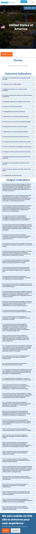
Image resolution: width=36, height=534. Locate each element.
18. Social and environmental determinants (15, 137)
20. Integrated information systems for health (16, 142)
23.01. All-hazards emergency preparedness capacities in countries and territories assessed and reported (16, 478)
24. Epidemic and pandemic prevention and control (15, 163)
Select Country (6, 54)
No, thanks (16, 530)
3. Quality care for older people (11, 84)
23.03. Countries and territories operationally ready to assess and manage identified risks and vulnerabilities (16, 493)
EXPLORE (23, 2)
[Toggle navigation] (33, 2)
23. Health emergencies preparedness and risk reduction (16, 157)
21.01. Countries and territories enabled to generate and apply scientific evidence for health (15, 436)
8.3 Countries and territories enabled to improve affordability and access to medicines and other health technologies (17, 285)
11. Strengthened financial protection (13, 111)
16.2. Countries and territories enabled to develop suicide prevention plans (14, 364)
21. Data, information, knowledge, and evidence (16, 147)
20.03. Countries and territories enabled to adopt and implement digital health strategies (16, 429)
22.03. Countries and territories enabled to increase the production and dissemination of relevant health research (16, 460)
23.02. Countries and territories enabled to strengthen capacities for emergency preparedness (15, 485)
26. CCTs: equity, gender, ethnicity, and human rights (16, 169)
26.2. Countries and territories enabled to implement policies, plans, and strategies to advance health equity (15, 508)
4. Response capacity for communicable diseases (14, 89)
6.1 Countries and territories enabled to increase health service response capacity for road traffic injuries (17, 245)
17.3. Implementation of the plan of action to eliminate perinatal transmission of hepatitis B (16, 379)
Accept (6, 530)
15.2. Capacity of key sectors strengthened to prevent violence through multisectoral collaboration (16, 357)
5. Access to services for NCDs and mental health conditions (17, 95)
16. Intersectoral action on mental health (14, 126)
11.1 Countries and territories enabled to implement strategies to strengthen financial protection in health (16, 318)
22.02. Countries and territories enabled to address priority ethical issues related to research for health (15, 453)
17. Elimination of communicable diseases (15, 132)
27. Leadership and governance (11, 175)
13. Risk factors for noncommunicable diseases (16, 122)
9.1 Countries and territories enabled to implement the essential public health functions (16, 311)
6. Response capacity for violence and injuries (16, 101)
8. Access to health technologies (12, 106)
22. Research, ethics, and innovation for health (16, 152)
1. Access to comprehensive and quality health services (16, 78)
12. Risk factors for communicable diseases (15, 116)
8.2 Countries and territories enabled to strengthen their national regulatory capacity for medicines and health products (16, 278)
